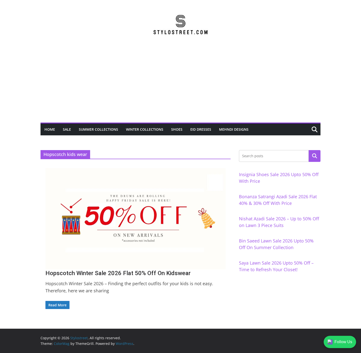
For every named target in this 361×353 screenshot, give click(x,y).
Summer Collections (98, 129)
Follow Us (343, 342)
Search (314, 156)
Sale (67, 129)
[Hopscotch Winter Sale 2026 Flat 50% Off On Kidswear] (135, 218)
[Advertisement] (180, 85)
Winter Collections (144, 129)
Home (49, 129)
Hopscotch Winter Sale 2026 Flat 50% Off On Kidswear (118, 273)
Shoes (176, 129)
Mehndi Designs (234, 129)
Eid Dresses (200, 129)
